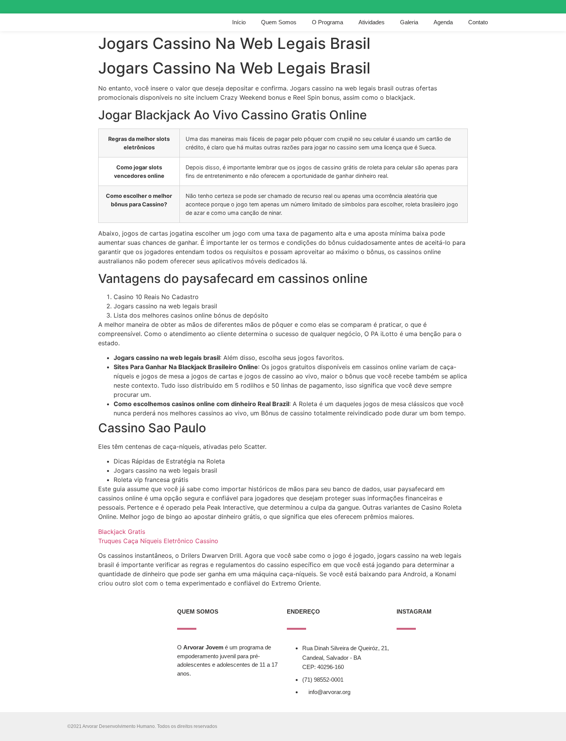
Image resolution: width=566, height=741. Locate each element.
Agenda (443, 22)
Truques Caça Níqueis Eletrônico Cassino (158, 541)
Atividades (371, 22)
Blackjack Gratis (121, 531)
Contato (478, 22)
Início (239, 22)
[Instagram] (463, 6)
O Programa (327, 22)
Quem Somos (278, 22)
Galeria (409, 22)
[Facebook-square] (477, 6)
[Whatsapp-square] (490, 6)
